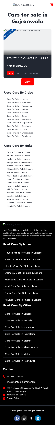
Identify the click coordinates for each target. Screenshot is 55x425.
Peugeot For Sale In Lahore (19, 162)
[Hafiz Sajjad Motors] (23, 5)
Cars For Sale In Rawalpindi (19, 106)
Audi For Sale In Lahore (17, 199)
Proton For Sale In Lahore (18, 159)
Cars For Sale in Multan (18, 354)
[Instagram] (24, 418)
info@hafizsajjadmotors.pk (21, 381)
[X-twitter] (31, 418)
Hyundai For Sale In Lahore (19, 192)
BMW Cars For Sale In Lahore (21, 293)
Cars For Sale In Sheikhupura (20, 133)
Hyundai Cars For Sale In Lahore (23, 299)
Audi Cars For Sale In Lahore (21, 286)
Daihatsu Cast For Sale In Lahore (23, 272)
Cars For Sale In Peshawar (19, 119)
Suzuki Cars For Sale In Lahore (22, 259)
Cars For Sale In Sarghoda (19, 126)
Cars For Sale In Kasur (17, 129)
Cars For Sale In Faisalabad (19, 136)
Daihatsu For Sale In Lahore (19, 202)
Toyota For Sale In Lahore (18, 152)
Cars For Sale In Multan (17, 109)
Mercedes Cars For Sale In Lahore (24, 279)
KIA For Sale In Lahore (17, 189)
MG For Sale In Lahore (17, 172)
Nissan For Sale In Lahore (18, 165)
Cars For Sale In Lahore (17, 99)
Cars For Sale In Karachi (17, 116)
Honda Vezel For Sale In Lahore (22, 266)
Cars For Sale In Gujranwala (19, 122)
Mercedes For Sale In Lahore (20, 176)
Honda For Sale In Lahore (18, 206)
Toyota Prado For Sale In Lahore (23, 252)
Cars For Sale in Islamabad (20, 327)
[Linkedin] (38, 418)
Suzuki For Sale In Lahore (18, 155)
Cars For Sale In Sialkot (17, 112)
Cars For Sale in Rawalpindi (20, 333)
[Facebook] (17, 418)
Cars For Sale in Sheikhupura (21, 347)
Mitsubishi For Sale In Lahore (20, 169)
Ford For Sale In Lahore (17, 186)
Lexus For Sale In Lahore (18, 179)
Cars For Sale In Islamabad (19, 102)
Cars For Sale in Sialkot (18, 340)
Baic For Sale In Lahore (17, 196)
